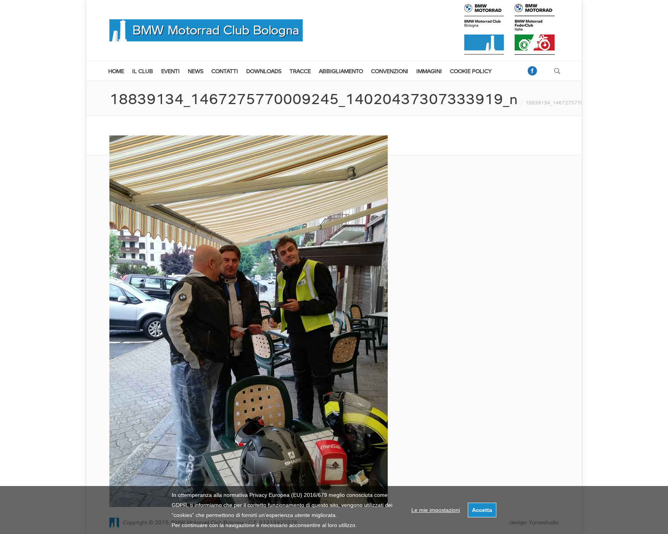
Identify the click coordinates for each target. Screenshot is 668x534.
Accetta (482, 510)
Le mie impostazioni (435, 510)
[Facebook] (532, 70)
